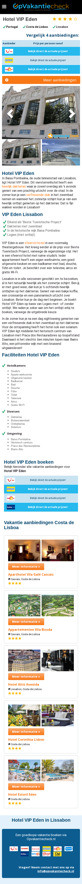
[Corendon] (25, 848)
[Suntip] (58, 848)
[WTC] (35, 853)
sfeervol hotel (35, 243)
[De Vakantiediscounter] (47, 848)
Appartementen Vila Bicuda (30, 630)
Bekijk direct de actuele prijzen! (48, 51)
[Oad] (57, 853)
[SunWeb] (36, 848)
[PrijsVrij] (68, 848)
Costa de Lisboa (37, 26)
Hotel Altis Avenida (23, 684)
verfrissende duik (38, 195)
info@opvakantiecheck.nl (55, 871)
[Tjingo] (46, 853)
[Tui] (14, 848)
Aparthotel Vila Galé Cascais (31, 574)
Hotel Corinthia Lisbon (26, 740)
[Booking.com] (25, 853)
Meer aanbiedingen (59, 80)
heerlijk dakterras (14, 186)
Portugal (12, 26)
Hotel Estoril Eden (22, 794)
